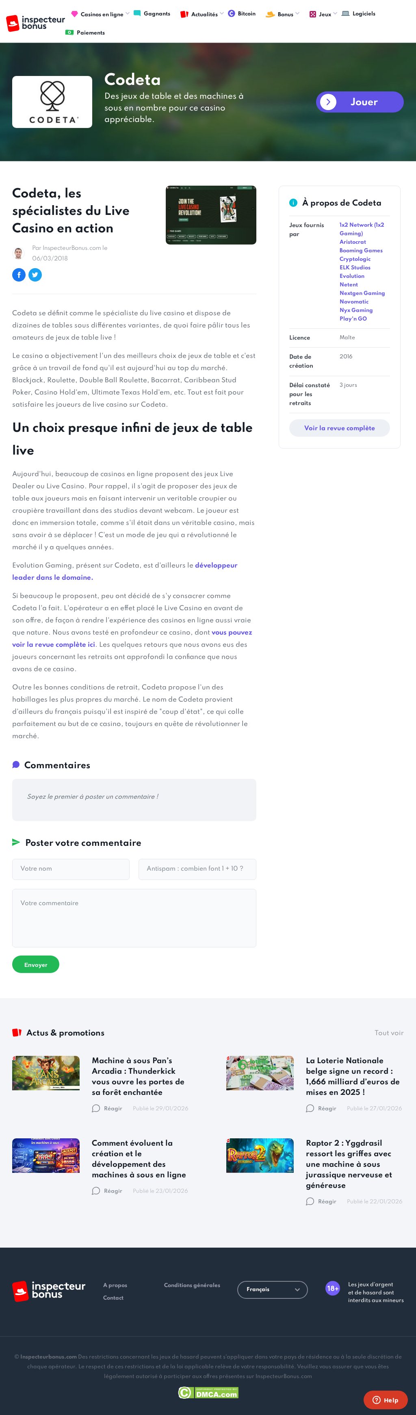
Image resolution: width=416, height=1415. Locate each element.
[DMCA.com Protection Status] (208, 1391)
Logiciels (364, 14)
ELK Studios (355, 268)
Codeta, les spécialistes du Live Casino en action (71, 211)
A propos (115, 1285)
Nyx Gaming (356, 310)
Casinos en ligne (102, 14)
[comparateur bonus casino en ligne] (35, 23)
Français (258, 1289)
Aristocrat (353, 242)
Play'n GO (353, 319)
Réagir (113, 1109)
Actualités (204, 14)
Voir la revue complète (339, 428)
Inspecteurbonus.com (48, 1357)
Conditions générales (192, 1285)
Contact (113, 1298)
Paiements (91, 33)
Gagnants (157, 14)
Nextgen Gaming (362, 293)
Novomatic (354, 302)
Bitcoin (247, 14)
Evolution (352, 276)
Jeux (325, 14)
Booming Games (361, 251)
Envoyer (35, 965)
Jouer (364, 103)
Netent (349, 285)
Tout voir (389, 1033)
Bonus (285, 14)
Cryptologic (355, 259)
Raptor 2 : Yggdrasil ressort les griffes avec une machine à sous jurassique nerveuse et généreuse (349, 1165)
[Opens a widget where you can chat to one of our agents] (385, 1401)
